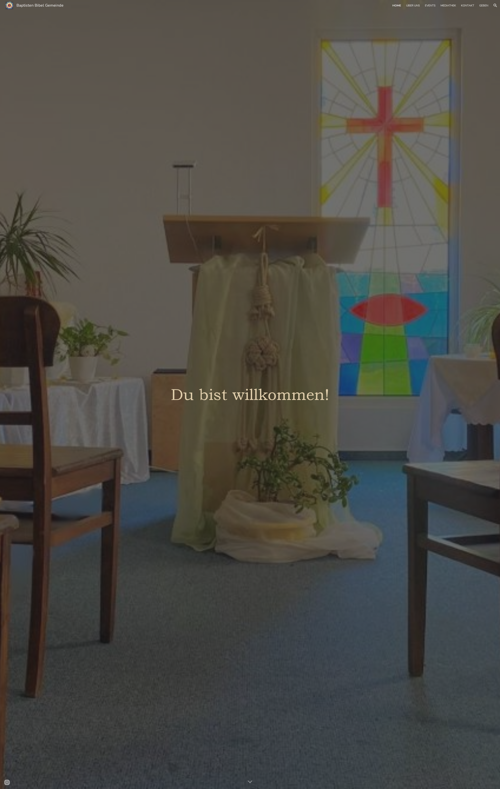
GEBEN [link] (483, 5)
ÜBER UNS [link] (413, 5)
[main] (250, 394)
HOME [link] (396, 5)
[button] (495, 5)
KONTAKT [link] (467, 5)
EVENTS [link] (430, 5)
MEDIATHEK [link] (448, 5)
